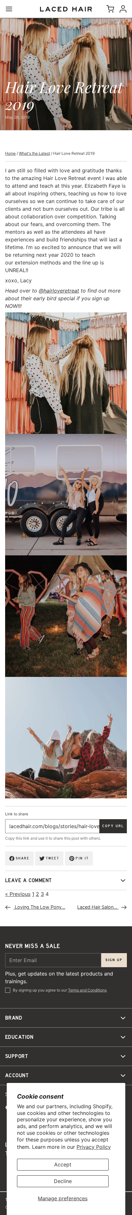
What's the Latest (34, 153)
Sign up (114, 960)
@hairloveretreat (59, 290)
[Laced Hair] (66, 9)
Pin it (82, 858)
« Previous (17, 894)
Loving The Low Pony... (39, 907)
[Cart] (109, 9)
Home (10, 153)
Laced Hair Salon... (98, 907)
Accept (62, 1164)
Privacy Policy (94, 1147)
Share (22, 858)
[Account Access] (122, 9)
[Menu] (11, 9)
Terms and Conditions (87, 990)
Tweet (52, 858)
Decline (63, 1181)
